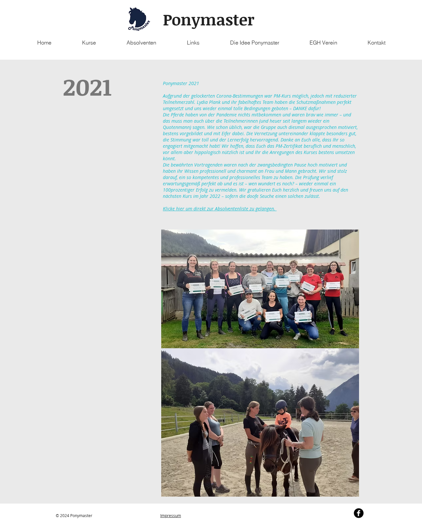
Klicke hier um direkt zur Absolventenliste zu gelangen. (220, 208)
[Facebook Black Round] (359, 513)
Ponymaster (209, 19)
